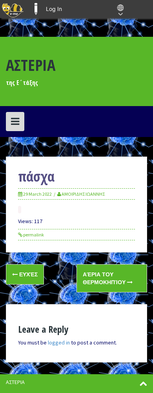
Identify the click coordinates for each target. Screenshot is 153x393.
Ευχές (28, 274)
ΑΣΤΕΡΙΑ (30, 65)
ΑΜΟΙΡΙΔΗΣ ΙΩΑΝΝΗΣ (83, 194)
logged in (59, 342)
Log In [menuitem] (54, 8)
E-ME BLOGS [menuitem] (36, 9)
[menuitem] (13, 9)
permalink (33, 235)
